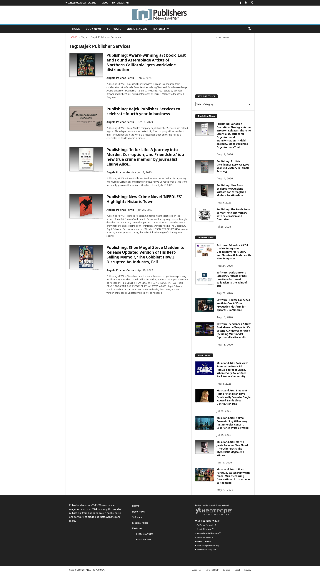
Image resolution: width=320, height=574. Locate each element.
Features (159, 29)
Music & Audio (136, 29)
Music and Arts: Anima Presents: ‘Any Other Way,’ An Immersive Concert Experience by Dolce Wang (233, 423)
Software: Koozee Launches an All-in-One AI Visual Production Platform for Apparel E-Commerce (233, 305)
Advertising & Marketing (207, 545)
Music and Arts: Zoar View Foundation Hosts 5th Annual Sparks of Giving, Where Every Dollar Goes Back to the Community (232, 369)
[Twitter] (252, 3)
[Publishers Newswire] (160, 15)
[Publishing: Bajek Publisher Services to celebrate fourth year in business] (86, 118)
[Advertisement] (223, 64)
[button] (249, 29)
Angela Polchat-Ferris (120, 78)
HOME (76, 29)
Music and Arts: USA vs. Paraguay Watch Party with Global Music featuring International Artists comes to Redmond (233, 476)
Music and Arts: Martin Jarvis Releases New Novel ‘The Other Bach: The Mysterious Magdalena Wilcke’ (232, 448)
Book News (93, 29)
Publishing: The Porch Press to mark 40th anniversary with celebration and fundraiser (233, 214)
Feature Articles (144, 533)
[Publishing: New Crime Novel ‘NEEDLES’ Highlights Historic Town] (86, 206)
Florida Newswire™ (205, 529)
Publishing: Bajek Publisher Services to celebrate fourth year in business (143, 111)
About (105, 2)
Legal (237, 569)
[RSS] (246, 3)
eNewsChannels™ (204, 541)
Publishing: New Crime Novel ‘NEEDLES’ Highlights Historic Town (144, 199)
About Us (196, 569)
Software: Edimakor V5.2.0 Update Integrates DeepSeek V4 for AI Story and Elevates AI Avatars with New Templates (234, 251)
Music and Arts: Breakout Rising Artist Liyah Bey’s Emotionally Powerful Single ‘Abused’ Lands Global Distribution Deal (234, 397)
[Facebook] (241, 3)
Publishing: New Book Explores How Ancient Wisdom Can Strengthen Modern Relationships (231, 190)
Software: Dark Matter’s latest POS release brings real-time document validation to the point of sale (232, 279)
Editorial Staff (120, 2)
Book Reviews (143, 539)
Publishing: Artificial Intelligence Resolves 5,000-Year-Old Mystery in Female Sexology (233, 166)
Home (73, 37)
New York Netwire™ (205, 537)
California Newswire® (206, 525)
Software (114, 29)
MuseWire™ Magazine (206, 549)
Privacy (247, 569)
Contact (226, 569)
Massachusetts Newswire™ (208, 533)
